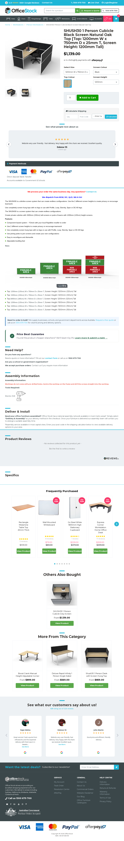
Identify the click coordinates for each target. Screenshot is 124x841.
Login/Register (110, 3)
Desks (13, 19)
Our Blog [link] (81, 796)
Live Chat (94, 3)
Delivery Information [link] (105, 783)
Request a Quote (91, 11)
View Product (23, 551)
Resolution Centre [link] (61, 789)
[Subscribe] (116, 767)
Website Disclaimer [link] (85, 793)
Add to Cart (88, 97)
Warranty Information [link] (105, 793)
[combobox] (59, 10)
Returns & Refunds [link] (108, 788)
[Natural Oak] (68, 83)
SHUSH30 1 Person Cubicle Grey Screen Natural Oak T (62, 613)
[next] (116, 524)
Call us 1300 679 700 (20, 798)
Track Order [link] (59, 786)
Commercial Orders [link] (85, 789)
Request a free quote (105, 320)
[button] (62, 448)
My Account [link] (59, 782)
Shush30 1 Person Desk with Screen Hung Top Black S (96, 676)
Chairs (23, 19)
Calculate (112, 117)
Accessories (98, 19)
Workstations (66, 19)
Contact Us (47, 3)
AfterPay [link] (58, 793)
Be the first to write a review (62, 449)
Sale (110, 19)
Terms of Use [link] (105, 798)
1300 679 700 (79, 3)
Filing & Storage (36, 19)
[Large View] (11, 93)
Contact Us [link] (81, 782)
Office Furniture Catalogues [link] (83, 801)
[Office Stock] (21, 10)
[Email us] (7, 804)
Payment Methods (17, 164)
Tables (51, 19)
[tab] (62, 163)
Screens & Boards (82, 19)
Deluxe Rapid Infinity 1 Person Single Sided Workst (62, 676)
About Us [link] (81, 786)
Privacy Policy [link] (105, 801)
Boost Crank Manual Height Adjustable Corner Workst (27, 676)
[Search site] (77, 10)
